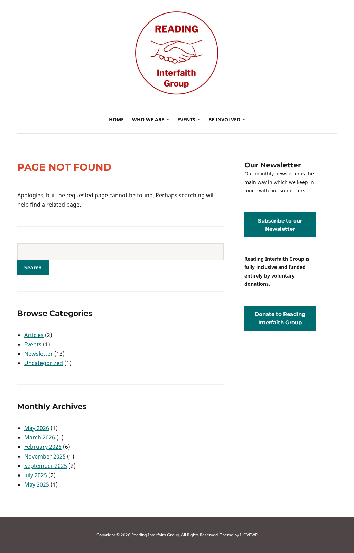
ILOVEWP (249, 535)
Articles (34, 335)
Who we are (148, 119)
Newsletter (38, 353)
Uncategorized (43, 363)
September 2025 (45, 466)
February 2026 (43, 447)
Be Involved (224, 119)
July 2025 (35, 475)
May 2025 (36, 484)
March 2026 (39, 437)
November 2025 (45, 456)
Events (186, 119)
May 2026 (36, 428)
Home (116, 119)
